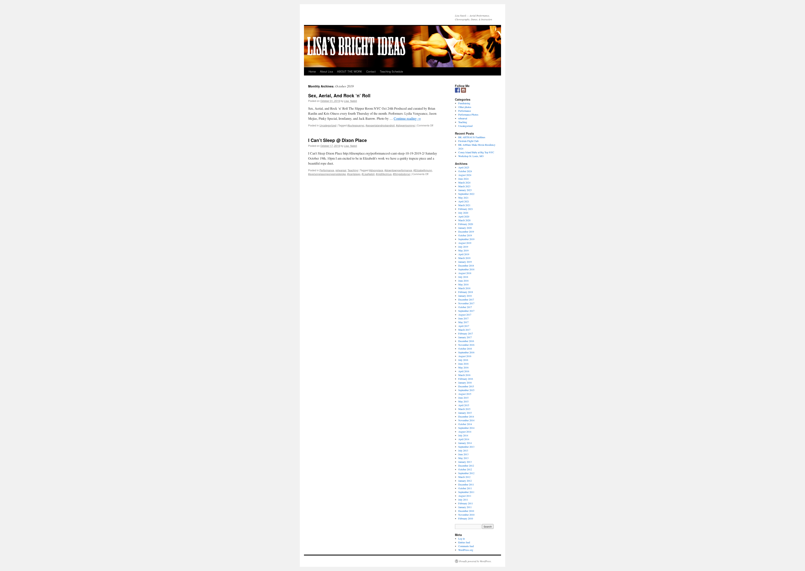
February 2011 (465, 503)
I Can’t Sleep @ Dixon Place (337, 140)
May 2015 (463, 401)
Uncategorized (327, 125)
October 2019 (465, 235)
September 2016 (466, 352)
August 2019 (464, 243)
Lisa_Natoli (350, 101)
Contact (371, 71)
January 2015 (465, 412)
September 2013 (466, 446)
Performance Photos (468, 114)
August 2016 (464, 356)
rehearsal (340, 170)
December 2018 (466, 265)
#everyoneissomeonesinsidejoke (327, 174)
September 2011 (466, 492)
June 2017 (463, 318)
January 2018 (465, 295)
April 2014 (463, 439)
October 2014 (465, 424)
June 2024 (463, 178)
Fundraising (464, 103)
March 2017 (464, 329)
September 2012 (466, 473)
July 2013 (463, 450)
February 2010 (465, 518)
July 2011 (463, 499)
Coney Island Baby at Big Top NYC (476, 152)
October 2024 (465, 171)
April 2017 (463, 326)
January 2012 (465, 480)
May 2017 (463, 322)
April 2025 (463, 167)
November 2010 (466, 514)
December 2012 (466, 465)
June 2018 (463, 280)
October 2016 (465, 348)
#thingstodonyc (401, 174)
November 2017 (466, 303)
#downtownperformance (398, 170)
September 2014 (466, 427)
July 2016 (463, 360)
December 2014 (466, 416)
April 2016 (463, 371)
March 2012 (464, 477)
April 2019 (463, 254)
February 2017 (465, 333)
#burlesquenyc (355, 125)
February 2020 (465, 224)
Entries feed (464, 542)
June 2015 (463, 397)
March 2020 (464, 220)
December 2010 (466, 510)
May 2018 (463, 284)
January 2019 (465, 261)
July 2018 (463, 276)
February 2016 (465, 378)
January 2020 (465, 227)
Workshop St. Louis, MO (471, 156)
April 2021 (463, 201)
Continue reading (407, 118)
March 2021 (464, 205)
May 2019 (463, 250)
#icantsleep (353, 174)
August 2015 (464, 393)
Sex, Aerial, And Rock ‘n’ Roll (339, 95)
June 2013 (463, 454)
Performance (326, 170)
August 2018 (464, 273)
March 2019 (464, 258)
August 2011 (464, 495)
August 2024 (464, 175)
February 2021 (465, 209)
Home (312, 71)
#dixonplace (376, 170)
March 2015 (464, 409)
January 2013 (465, 461)
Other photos (464, 107)
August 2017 (464, 314)
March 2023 (464, 186)
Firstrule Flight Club (468, 141)
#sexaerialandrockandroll (380, 125)
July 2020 (463, 212)
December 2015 (466, 386)
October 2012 (465, 469)
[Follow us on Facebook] (457, 90)
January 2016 (465, 382)
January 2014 (465, 443)
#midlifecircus (384, 174)
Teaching (353, 170)
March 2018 (464, 288)
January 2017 (465, 337)
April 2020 (463, 216)
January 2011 (465, 507)
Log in (461, 538)
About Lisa (326, 71)
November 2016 (466, 344)
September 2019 (466, 239)
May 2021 (463, 197)
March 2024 (464, 182)
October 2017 (465, 307)
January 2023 (465, 190)
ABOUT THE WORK (349, 71)
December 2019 (466, 231)
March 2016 (464, 375)
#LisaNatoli (368, 174)
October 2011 (465, 488)
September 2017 (466, 310)
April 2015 (463, 405)
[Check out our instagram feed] (463, 90)
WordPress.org (465, 549)
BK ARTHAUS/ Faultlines (471, 137)
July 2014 (463, 435)
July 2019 (463, 246)
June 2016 (463, 363)
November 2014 (466, 420)
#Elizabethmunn (422, 170)
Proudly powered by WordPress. (475, 561)
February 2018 (465, 292)
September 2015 (466, 390)
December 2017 (466, 299)
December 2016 (466, 341)
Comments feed (466, 546)
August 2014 (464, 431)
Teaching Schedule (391, 71)
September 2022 (466, 193)
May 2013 (463, 458)
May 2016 (463, 367)
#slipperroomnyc (405, 125)
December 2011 (466, 484)
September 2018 (466, 269)
